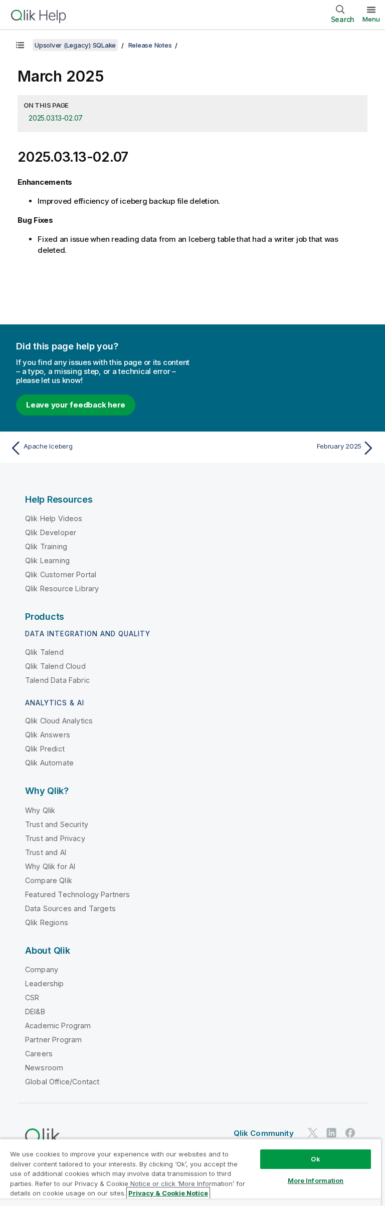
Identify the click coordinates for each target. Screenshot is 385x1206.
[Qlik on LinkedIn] (331, 1132)
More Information (316, 1180)
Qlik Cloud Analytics (59, 720)
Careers (39, 1053)
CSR (32, 997)
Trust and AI (45, 852)
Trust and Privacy (55, 838)
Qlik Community (264, 1133)
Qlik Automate (49, 762)
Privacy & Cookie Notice (168, 1193)
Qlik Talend (44, 652)
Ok (315, 1159)
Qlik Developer (50, 532)
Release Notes (150, 45)
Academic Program (58, 1025)
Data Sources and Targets (70, 908)
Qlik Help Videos (54, 518)
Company (41, 969)
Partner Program (53, 1039)
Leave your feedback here (75, 405)
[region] (190, 1172)
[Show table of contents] (20, 45)
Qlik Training (46, 546)
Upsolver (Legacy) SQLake (75, 45)
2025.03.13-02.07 (56, 118)
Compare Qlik (48, 880)
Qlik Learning (47, 560)
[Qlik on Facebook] (350, 1132)
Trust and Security (56, 824)
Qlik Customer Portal (60, 574)
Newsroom (44, 1067)
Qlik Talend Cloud (55, 666)
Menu (371, 19)
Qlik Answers (47, 734)
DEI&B (35, 1011)
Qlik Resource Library (62, 588)
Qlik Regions (46, 922)
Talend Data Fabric (57, 680)
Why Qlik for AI (50, 866)
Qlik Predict (45, 748)
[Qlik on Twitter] (312, 1132)
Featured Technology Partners (77, 894)
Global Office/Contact (62, 1081)
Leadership (44, 983)
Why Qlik (40, 810)
